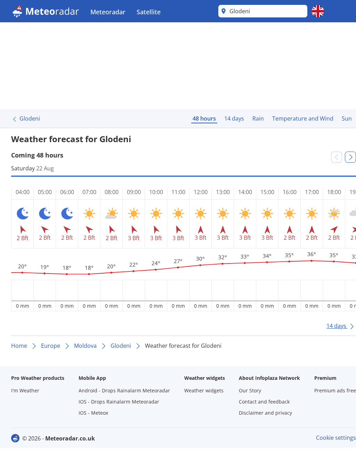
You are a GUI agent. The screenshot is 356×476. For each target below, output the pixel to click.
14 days (234, 118)
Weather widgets (204, 390)
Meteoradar (108, 12)
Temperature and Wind (302, 118)
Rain (258, 118)
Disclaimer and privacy (265, 412)
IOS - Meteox (93, 412)
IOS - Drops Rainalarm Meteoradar (119, 401)
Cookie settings (336, 438)
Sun (347, 118)
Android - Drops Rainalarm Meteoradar (124, 390)
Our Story (250, 390)
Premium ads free (335, 390)
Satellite (149, 12)
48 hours (204, 118)
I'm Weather (25, 390)
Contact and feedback (264, 401)
